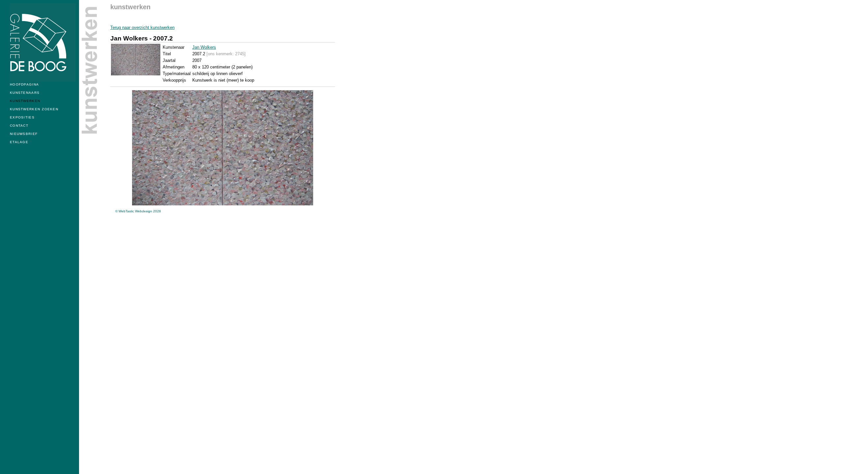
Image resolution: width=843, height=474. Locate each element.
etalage (19, 141)
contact (19, 124)
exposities (22, 116)
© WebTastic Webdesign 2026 (138, 211)
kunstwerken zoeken (34, 108)
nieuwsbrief (24, 132)
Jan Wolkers (204, 47)
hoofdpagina (24, 83)
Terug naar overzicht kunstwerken (142, 27)
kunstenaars (25, 91)
